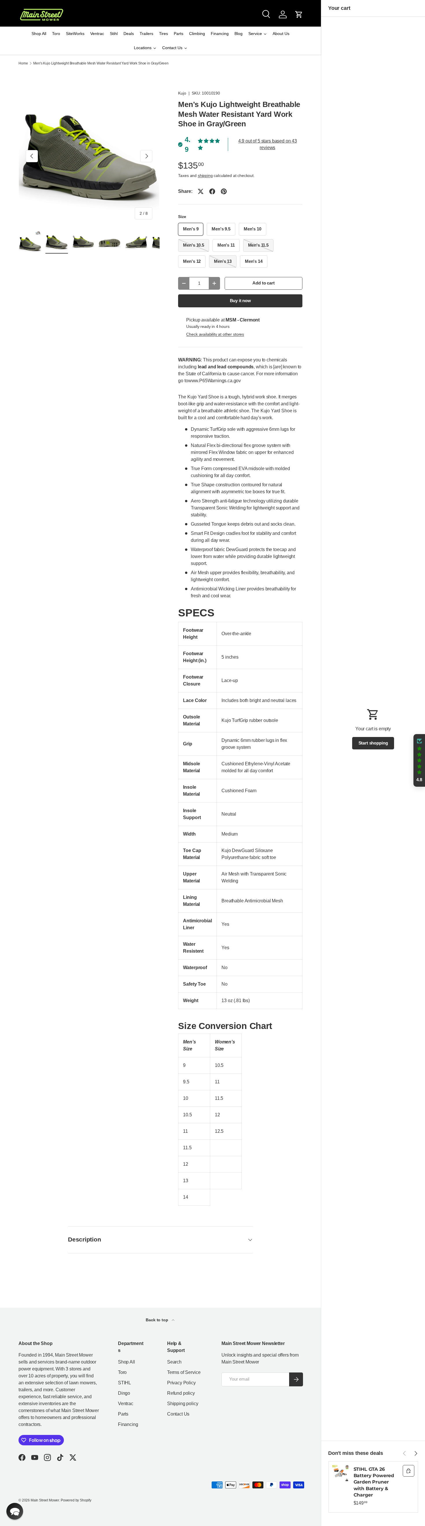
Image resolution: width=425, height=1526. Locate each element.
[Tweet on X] (200, 191)
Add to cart (263, 283)
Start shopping (373, 743)
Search (174, 1361)
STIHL (124, 1382)
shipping (205, 175)
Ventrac (125, 1403)
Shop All (126, 1361)
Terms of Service (183, 1372)
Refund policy (181, 1393)
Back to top (157, 1320)
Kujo (182, 93)
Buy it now (240, 300)
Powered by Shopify (76, 1500)
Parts (123, 1414)
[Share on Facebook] (212, 191)
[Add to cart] (408, 1471)
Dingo (124, 1393)
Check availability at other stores (215, 334)
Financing (128, 1424)
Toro (122, 1372)
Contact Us (178, 1414)
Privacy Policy (181, 1382)
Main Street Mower (45, 1500)
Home (23, 63)
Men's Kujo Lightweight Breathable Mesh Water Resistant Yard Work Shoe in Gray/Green (101, 63)
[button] (299, 14)
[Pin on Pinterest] (224, 191)
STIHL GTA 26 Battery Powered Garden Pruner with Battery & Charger (374, 1482)
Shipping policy (182, 1403)
